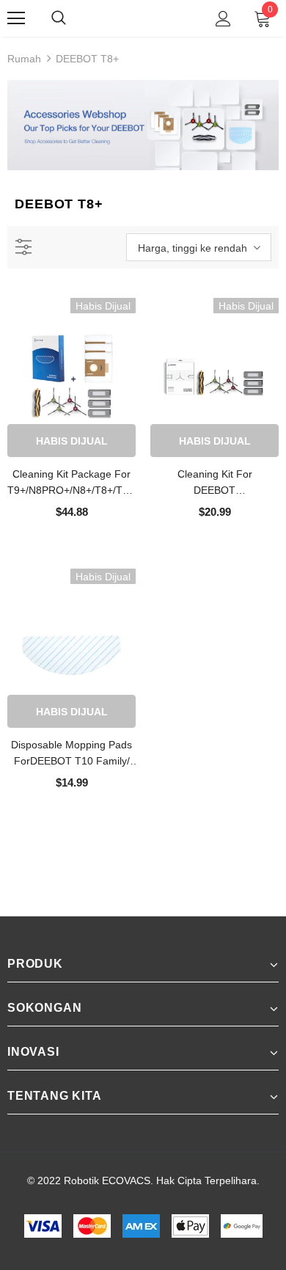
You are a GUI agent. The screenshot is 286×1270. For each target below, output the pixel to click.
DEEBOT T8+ (87, 59)
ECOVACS (145, 18)
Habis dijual (72, 441)
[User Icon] (223, 18)
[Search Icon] (73, 18)
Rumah (24, 59)
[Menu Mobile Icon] (16, 18)
